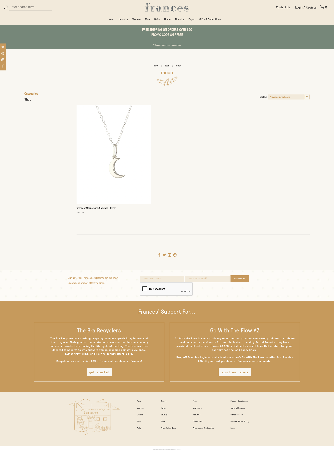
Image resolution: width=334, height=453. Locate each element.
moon (178, 65)
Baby (157, 19)
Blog (195, 401)
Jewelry (123, 19)
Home (167, 19)
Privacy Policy (236, 414)
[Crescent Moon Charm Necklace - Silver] (114, 155)
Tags (167, 65)
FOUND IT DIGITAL (176, 449)
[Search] (6, 7)
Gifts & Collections (210, 19)
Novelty (179, 19)
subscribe (239, 278)
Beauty (164, 401)
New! (111, 19)
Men (147, 19)
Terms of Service (237, 407)
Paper (191, 19)
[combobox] (30, 7)
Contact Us (283, 7)
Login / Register (306, 7)
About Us (197, 414)
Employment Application (203, 428)
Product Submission (239, 401)
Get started (99, 372)
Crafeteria (197, 407)
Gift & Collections (168, 428)
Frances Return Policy (239, 421)
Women (136, 19)
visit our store (234, 372)
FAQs (232, 428)
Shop (27, 99)
